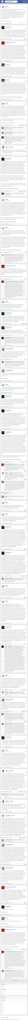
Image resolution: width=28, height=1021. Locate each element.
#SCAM (24, 333)
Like (2, 23)
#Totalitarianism (5, 276)
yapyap (6, 492)
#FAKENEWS (9, 459)
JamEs (6, 6)
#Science (16, 58)
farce (6, 481)
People (3, 987)
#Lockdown (4, 250)
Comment (6, 23)
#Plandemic (4, 390)
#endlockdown (5, 122)
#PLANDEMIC (16, 321)
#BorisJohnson (17, 833)
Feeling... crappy (9, 146)
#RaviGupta (4, 459)
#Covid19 (23, 36)
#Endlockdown (8, 21)
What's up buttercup (10, 42)
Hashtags (4, 989)
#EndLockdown (9, 508)
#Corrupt (22, 833)
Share (10, 23)
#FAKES (18, 899)
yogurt (6, 127)
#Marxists (17, 687)
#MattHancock (14, 97)
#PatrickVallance (5, 900)
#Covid (3, 21)
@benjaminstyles (11, 254)
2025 (3, 1004)
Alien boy (7, 64)
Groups (3, 991)
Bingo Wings (8, 27)
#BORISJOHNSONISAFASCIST (15, 307)
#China (12, 687)
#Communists (11, 122)
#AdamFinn (4, 546)
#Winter (11, 250)
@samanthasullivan (17, 723)
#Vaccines (4, 221)
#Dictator (7, 835)
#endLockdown (17, 573)
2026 (3, 1002)
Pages (3, 994)
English (7, 1017)
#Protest (20, 276)
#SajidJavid (20, 97)
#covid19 (8, 520)
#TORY (17, 188)
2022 (3, 1012)
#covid (10, 276)
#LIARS (13, 764)
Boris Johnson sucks (10, 815)
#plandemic (17, 764)
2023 (3, 1009)
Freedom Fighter (9, 132)
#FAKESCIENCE (5, 357)
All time (3, 1000)
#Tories (9, 764)
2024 (3, 1007)
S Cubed (6, 713)
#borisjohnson (9, 947)
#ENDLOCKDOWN (17, 36)
